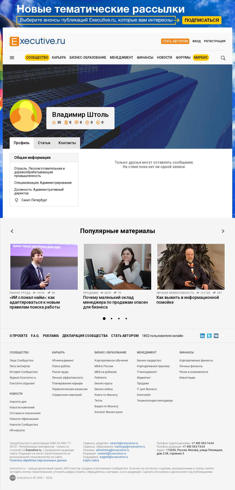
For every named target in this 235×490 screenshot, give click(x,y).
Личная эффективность (175, 293)
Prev (12, 231)
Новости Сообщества (24, 424)
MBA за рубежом (106, 372)
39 (53, 293)
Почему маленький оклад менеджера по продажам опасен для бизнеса (115, 302)
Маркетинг (144, 377)
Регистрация (214, 41)
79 (119, 293)
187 (219, 293)
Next (223, 231)
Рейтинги (100, 377)
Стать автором (175, 41)
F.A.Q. (35, 336)
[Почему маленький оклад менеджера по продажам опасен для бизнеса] (117, 267)
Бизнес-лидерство (149, 360)
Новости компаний (22, 407)
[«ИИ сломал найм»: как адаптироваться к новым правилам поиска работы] (44, 267)
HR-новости (17, 430)
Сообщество (37, 57)
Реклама (51, 336)
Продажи (90, 293)
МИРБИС (201, 57)
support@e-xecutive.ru (114, 457)
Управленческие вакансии (69, 389)
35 (59, 122)
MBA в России (104, 366)
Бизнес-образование (88, 57)
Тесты (98, 400)
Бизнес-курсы (103, 383)
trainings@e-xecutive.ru (130, 446)
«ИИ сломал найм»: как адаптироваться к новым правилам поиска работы (35, 302)
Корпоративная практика (153, 366)
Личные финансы (191, 366)
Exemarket (144, 394)
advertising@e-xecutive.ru (112, 450)
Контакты (67, 143)
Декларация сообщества (85, 336)
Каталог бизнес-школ (109, 412)
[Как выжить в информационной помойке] (191, 267)
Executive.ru (33, 450)
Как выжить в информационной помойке (188, 300)
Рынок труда (20, 293)
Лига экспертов (20, 366)
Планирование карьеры (67, 383)
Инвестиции (187, 377)
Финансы (145, 57)
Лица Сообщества (22, 360)
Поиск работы (61, 366)
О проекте (19, 336)
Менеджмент (121, 57)
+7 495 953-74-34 (203, 443)
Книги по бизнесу (106, 394)
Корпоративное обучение (111, 360)
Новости (164, 57)
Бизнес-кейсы (104, 389)
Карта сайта (91, 460)
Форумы (183, 57)
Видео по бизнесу (106, 406)
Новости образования (24, 419)
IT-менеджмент (147, 372)
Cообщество (19, 352)
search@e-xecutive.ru (124, 443)
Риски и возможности (193, 372)
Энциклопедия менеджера (155, 400)
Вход (197, 41)
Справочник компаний (67, 394)
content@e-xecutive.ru (111, 453)
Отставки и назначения (25, 413)
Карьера (59, 57)
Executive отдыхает (22, 383)
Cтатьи (44, 143)
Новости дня (18, 401)
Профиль (22, 143)
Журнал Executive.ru (23, 377)
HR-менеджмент (63, 360)
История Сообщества (24, 372)
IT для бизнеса (147, 389)
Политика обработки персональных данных (38, 460)
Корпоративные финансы (196, 360)
